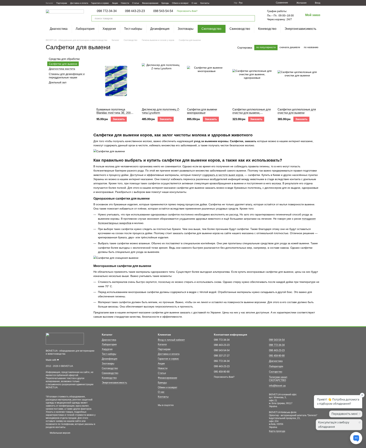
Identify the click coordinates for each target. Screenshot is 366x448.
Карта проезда (277, 431)
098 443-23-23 (135, 11)
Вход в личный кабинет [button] (171, 339)
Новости (125, 3)
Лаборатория (85, 28)
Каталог (49, 3)
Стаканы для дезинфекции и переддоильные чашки (67, 75)
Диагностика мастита (62, 68)
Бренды (165, 3)
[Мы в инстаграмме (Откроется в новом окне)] (223, 2)
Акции (115, 3)
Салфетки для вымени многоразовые (202, 111)
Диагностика (58, 28)
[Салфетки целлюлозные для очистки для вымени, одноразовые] (252, 81)
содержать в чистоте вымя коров (222, 174)
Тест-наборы (133, 28)
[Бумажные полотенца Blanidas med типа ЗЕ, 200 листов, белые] (116, 81)
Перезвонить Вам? (187, 11)
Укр (235, 3)
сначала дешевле (289, 47)
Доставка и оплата (79, 3)
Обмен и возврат (180, 3)
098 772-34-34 (107, 11)
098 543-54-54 (163, 11)
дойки (203, 204)
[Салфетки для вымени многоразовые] (206, 81)
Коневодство (267, 28)
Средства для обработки (64, 58)
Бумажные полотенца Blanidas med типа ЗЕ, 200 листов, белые (113, 113)
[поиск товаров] (252, 18)
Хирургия (109, 28)
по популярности (266, 47)
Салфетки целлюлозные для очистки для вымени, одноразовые (251, 113)
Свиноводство (240, 28)
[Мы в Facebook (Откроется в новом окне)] (214, 2)
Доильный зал (57, 82)
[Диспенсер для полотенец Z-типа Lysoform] (161, 81)
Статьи (135, 3)
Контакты (204, 3)
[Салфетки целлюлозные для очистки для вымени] (297, 81)
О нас (194, 3)
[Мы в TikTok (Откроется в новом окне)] (228, 2)
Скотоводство (211, 28)
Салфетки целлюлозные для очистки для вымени (297, 111)
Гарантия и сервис (100, 3)
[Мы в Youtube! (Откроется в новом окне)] (219, 2)
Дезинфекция (159, 28)
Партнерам (61, 3)
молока (276, 183)
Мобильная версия (59, 433)
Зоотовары (185, 28)
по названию (311, 47)
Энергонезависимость (300, 28)
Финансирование (150, 3)
